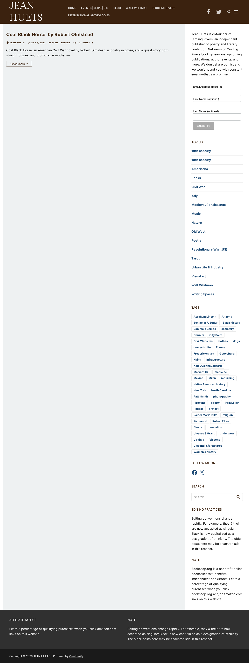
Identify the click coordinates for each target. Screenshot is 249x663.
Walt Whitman (202, 285)
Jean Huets (17, 42)
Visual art (198, 276)
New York (200, 390)
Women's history (205, 451)
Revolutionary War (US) (209, 249)
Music (196, 214)
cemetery (227, 328)
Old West (198, 231)
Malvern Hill (201, 372)
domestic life (202, 347)
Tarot (195, 258)
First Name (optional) (206, 98)
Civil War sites (203, 341)
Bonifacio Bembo (205, 328)
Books (196, 178)
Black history (231, 322)
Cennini (199, 335)
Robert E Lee (220, 421)
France (220, 347)
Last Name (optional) (206, 111)
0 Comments (85, 42)
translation (215, 427)
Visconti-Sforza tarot (208, 445)
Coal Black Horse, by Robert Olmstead (49, 34)
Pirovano (200, 402)
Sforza (198, 427)
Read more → (19, 63)
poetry (215, 402)
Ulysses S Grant (204, 433)
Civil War (198, 187)
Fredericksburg (204, 353)
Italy (194, 196)
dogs (236, 341)
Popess (198, 408)
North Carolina (221, 390)
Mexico (198, 378)
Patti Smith (201, 396)
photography (222, 396)
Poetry (196, 240)
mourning (227, 378)
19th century (60, 42)
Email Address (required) (208, 86)
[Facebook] (208, 12)
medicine (221, 372)
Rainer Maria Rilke (205, 415)
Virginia (199, 439)
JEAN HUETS (26, 11)
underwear (227, 433)
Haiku (197, 359)
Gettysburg (227, 353)
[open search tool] (229, 12)
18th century (201, 151)
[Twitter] (219, 12)
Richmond (200, 421)
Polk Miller (232, 402)
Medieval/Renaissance (208, 205)
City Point (215, 335)
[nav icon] (237, 12)
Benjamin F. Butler (205, 322)
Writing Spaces (202, 294)
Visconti (214, 439)
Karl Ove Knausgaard (208, 365)
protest (213, 408)
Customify (76, 656)
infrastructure (215, 359)
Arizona (227, 316)
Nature (196, 222)
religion (228, 415)
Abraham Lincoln (205, 316)
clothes (223, 341)
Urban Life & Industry (207, 267)
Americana (199, 169)
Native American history (209, 384)
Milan (212, 378)
